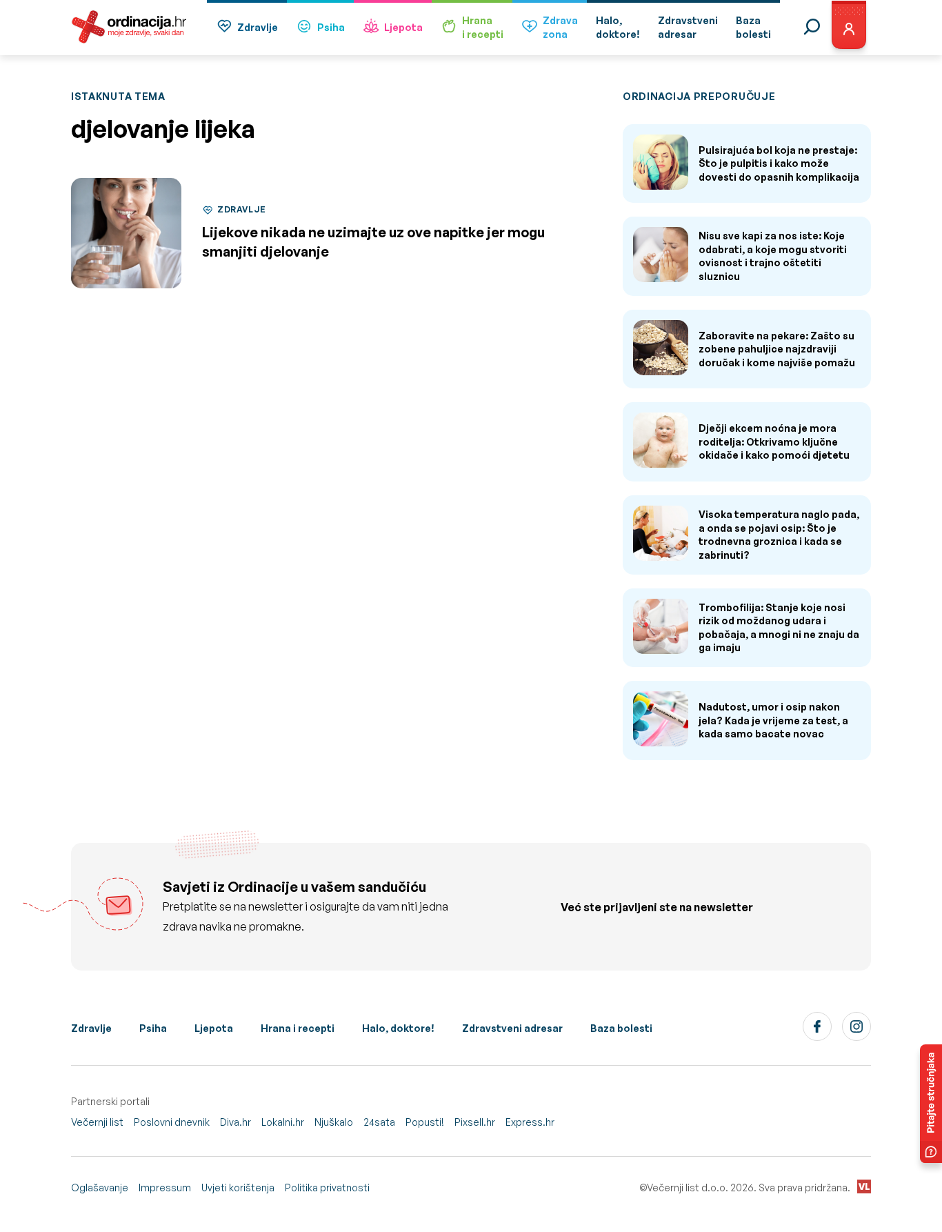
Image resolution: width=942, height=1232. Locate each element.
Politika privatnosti (327, 1187)
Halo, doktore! (398, 1028)
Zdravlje (257, 27)
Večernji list (97, 1122)
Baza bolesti (621, 1028)
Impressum (165, 1187)
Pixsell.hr (474, 1122)
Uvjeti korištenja (237, 1187)
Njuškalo (333, 1122)
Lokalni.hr (282, 1122)
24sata (379, 1122)
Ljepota (403, 27)
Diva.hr (235, 1122)
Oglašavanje (99, 1187)
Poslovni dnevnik (172, 1122)
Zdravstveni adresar (512, 1028)
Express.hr (529, 1122)
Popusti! (424, 1122)
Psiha (331, 27)
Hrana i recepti (297, 1028)
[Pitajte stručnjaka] (931, 1103)
